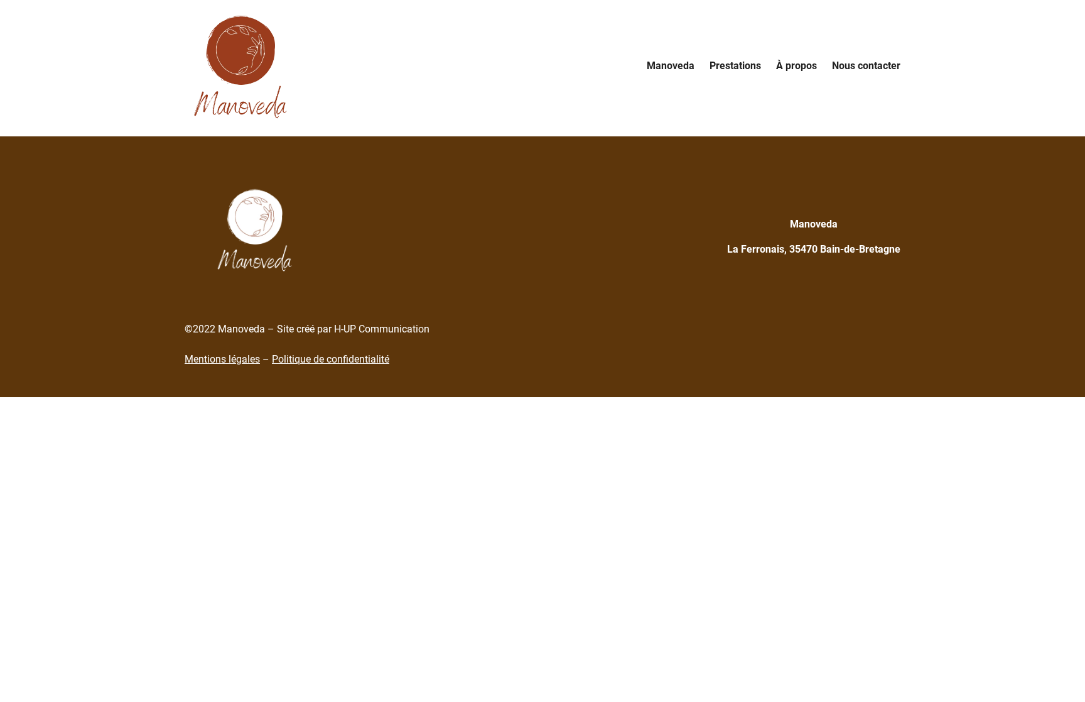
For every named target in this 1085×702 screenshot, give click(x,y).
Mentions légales (222, 359)
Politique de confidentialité (330, 359)
